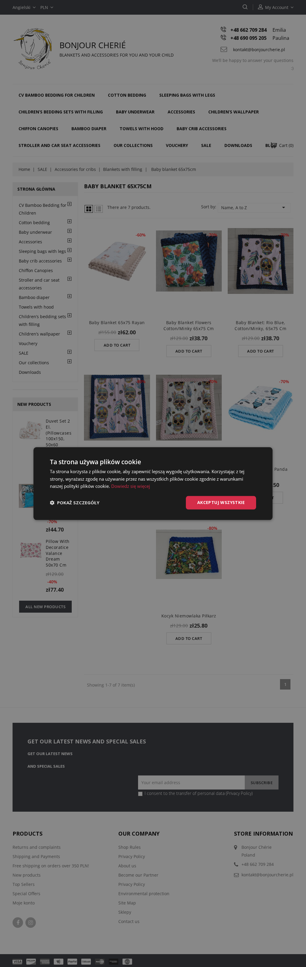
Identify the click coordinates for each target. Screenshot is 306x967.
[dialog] (153, 483)
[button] (75, 503)
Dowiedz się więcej (130, 486)
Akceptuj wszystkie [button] (221, 502)
